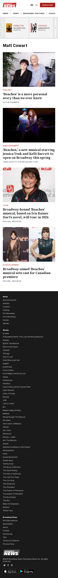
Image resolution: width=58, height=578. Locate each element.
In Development (11, 265)
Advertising (7, 534)
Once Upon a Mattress (12, 424)
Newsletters (8, 524)
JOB (4, 400)
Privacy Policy (8, 544)
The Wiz (6, 500)
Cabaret (6, 350)
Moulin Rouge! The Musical (14, 417)
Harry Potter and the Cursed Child (16, 387)
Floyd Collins (8, 370)
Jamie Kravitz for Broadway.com (20, 162)
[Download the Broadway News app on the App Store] (10, 571)
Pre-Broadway (9, 313)
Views (16, 13)
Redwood (7, 434)
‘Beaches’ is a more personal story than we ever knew (25, 96)
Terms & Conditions (11, 541)
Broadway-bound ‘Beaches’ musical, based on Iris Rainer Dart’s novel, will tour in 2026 (26, 213)
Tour (5, 205)
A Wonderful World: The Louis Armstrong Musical (23, 337)
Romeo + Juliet (9, 437)
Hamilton (6, 384)
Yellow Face (8, 510)
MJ (4, 407)
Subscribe (47, 5)
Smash (5, 444)
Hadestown (7, 380)
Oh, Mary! (7, 420)
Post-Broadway (9, 317)
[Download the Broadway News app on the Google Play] (26, 571)
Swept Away (8, 460)
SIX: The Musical (9, 440)
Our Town (7, 430)
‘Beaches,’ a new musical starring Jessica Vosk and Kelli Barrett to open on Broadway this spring (29, 154)
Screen (6, 320)
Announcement (11, 146)
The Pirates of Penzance (13, 490)
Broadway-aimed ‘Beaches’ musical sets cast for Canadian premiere (27, 273)
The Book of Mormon (12, 467)
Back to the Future (10, 347)
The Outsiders (9, 487)
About (5, 527)
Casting (6, 310)
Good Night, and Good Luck (14, 373)
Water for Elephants (11, 504)
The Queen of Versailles (13, 494)
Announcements (9, 300)
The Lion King (8, 480)
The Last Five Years (11, 477)
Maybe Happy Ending (12, 410)
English (6, 363)
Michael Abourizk (12, 221)
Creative (6, 307)
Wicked (6, 507)
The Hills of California (12, 474)
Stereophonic (8, 450)
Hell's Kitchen (8, 390)
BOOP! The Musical (11, 343)
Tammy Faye (8, 464)
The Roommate (9, 497)
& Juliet (6, 333)
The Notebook (9, 484)
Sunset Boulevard (10, 457)
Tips (5, 537)
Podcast (7, 90)
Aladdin (6, 340)
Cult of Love (8, 357)
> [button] (55, 28)
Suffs (5, 454)
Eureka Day (7, 367)
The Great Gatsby (10, 470)
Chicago (6, 353)
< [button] (2, 28)
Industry (6, 303)
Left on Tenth (8, 404)
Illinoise (6, 397)
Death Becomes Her (11, 360)
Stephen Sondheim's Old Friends (16, 447)
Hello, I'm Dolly (9, 394)
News (5, 13)
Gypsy (5, 377)
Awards (6, 323)
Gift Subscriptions (10, 521)
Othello (6, 427)
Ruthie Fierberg (11, 102)
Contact (6, 531)
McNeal (6, 414)
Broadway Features (33, 13)
